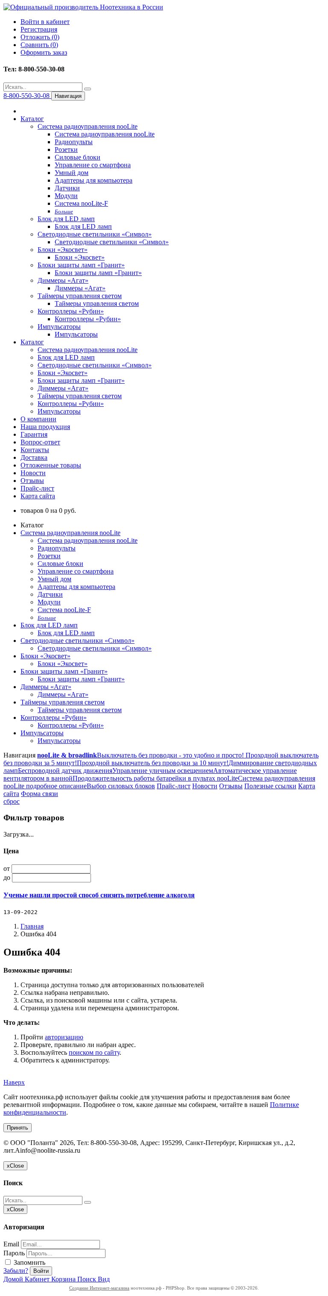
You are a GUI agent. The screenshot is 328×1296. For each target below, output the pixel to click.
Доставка (33, 457)
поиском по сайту (94, 1052)
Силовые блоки (77, 157)
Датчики (67, 188)
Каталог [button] (32, 342)
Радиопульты (74, 141)
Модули (66, 195)
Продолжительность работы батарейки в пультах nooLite (155, 778)
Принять (17, 1127)
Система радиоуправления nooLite (88, 126)
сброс (11, 801)
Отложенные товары (50, 465)
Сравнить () (39, 44)
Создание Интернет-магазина (99, 1287)
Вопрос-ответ (40, 442)
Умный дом (71, 172)
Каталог (32, 118)
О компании (38, 419)
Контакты (34, 449)
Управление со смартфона (93, 165)
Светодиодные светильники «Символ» (95, 234)
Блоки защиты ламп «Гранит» (81, 265)
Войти (41, 1271)
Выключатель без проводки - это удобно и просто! (170, 755)
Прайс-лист (37, 488)
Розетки (66, 149)
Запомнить (28, 1262)
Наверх (14, 1082)
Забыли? (15, 1270)
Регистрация (38, 29)
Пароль (14, 1253)
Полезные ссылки (270, 786)
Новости (33, 472)
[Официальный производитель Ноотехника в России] (83, 7)
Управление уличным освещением (162, 770)
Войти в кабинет (45, 21)
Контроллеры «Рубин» (71, 311)
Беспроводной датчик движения (65, 770)
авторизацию (64, 1037)
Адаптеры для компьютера (93, 180)
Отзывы (32, 480)
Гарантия (33, 434)
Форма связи (39, 793)
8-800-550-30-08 (27, 95)
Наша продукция (45, 426)
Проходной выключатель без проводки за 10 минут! (152, 762)
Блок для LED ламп (66, 218)
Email (11, 1244)
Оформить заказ (43, 52)
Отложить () (39, 37)
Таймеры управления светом (80, 295)
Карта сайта (37, 496)
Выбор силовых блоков (121, 786)
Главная (32, 926)
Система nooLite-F (81, 203)
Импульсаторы (59, 326)
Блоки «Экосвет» (63, 249)
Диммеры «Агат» (63, 280)
